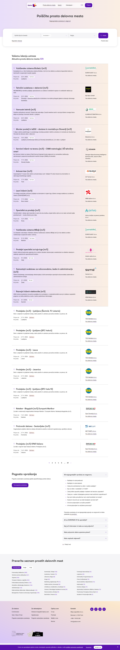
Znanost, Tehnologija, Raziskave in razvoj (54, 589)
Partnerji (53, 615)
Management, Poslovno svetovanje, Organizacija (24, 592)
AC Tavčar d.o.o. (90, 177)
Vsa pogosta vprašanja (20, 485)
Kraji (31, 567)
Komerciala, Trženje (49, 571)
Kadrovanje (80, 584)
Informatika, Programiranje (84, 576)
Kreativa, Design (81, 587)
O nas (52, 612)
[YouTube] (104, 609)
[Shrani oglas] (14, 68)
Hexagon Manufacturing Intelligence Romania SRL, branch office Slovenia (95, 156)
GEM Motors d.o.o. (90, 297)
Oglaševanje (35, 615)
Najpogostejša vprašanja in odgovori (60, 21)
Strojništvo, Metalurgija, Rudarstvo (20, 585)
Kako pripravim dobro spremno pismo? (77, 532)
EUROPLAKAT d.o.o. (91, 73)
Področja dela (16, 567)
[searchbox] (83, 35)
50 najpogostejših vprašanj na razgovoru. (78, 475)
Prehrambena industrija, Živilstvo (20, 582)
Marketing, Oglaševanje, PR (51, 581)
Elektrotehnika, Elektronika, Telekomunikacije (23, 590)
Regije (24, 567)
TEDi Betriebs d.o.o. (91, 319)
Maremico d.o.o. (90, 137)
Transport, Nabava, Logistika (19, 580)
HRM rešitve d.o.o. (90, 198)
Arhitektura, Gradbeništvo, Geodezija (53, 587)
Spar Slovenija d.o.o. (91, 413)
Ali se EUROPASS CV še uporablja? (75, 520)
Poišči (104, 35)
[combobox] (54, 35)
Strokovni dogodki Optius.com (40, 612)
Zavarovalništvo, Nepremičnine (84, 581)
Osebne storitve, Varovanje (51, 584)
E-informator (15, 612)
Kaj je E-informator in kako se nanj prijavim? (79, 526)
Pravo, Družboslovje (82, 579)
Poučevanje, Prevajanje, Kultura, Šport (86, 592)
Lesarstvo (79, 574)
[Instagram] (100, 609)
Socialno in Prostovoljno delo (84, 594)
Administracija (15, 587)
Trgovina (14, 577)
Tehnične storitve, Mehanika (19, 575)
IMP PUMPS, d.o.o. (90, 431)
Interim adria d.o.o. (90, 256)
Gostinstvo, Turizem (49, 574)
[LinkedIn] (91, 609)
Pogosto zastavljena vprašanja (21, 618)
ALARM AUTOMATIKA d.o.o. (93, 114)
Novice (53, 621)
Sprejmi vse (98, 647)
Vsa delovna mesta (90, 75)
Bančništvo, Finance (49, 594)
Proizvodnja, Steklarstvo (18, 572)
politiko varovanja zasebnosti (74, 647)
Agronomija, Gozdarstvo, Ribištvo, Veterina (88, 589)
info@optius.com (75, 621)
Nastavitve (88, 647)
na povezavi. (73, 514)
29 (68, 463)
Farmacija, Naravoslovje (83, 571)
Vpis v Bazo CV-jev (17, 615)
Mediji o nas (54, 618)
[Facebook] (96, 609)
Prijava (89, 5)
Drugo (46, 579)
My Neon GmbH (90, 95)
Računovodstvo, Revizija (50, 592)
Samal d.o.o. (89, 274)
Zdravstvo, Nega (48, 576)
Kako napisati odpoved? (72, 538)
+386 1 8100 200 (75, 618)
